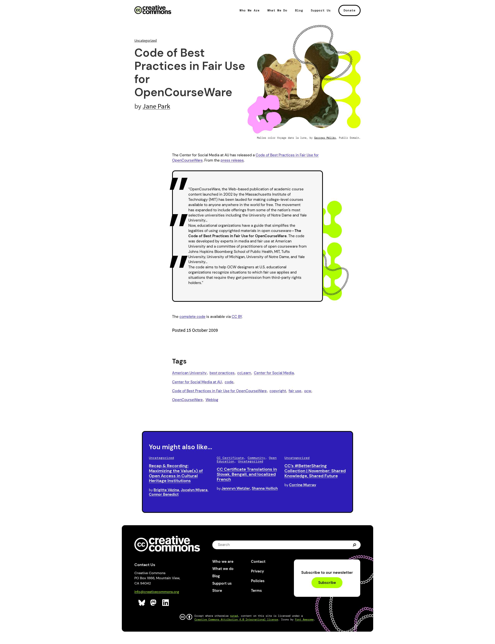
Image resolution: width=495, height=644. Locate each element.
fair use (295, 390)
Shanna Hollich (265, 488)
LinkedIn (165, 602)
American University (189, 372)
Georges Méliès (325, 137)
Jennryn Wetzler (235, 488)
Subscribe (327, 582)
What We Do (277, 10)
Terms (256, 590)
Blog (299, 10)
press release (232, 160)
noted (234, 615)
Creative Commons (152, 10)
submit (354, 545)
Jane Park (156, 106)
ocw (307, 390)
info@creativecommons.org (156, 592)
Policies (258, 580)
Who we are (222, 561)
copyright (278, 390)
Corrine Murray (302, 484)
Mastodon (153, 602)
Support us (222, 583)
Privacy (257, 571)
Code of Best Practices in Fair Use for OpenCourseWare (219, 390)
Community (256, 458)
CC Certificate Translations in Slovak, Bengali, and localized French (247, 474)
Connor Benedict (164, 494)
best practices (222, 372)
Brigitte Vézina (166, 489)
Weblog (212, 399)
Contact (258, 561)
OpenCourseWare (187, 399)
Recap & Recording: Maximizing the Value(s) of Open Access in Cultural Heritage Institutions (176, 473)
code (229, 382)
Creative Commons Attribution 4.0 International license (236, 619)
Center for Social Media (274, 372)
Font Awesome (304, 619)
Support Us (321, 10)
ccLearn (244, 372)
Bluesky (141, 602)
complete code (192, 316)
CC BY (237, 316)
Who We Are (249, 10)
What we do (223, 568)
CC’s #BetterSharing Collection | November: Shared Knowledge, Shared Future (315, 471)
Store (217, 590)
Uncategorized (145, 40)
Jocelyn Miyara (194, 489)
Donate (350, 10)
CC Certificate (230, 458)
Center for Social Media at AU (197, 382)
